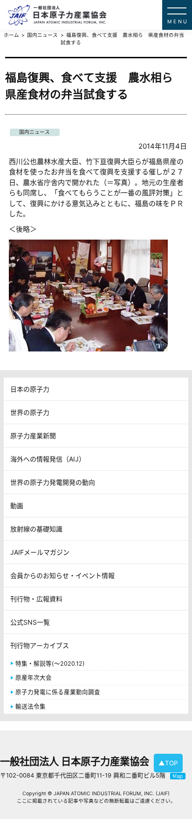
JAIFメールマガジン (39, 552)
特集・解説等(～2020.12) (50, 663)
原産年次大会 (33, 677)
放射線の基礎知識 (36, 529)
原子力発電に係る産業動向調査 (57, 691)
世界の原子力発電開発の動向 (52, 482)
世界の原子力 (29, 412)
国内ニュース (34, 132)
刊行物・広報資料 (36, 599)
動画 (16, 505)
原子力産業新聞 (33, 436)
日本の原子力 (29, 389)
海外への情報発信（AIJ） (47, 459)
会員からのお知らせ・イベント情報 (62, 575)
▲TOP (168, 763)
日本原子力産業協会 (100, 15)
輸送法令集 (30, 706)
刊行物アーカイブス (39, 645)
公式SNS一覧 (30, 622)
